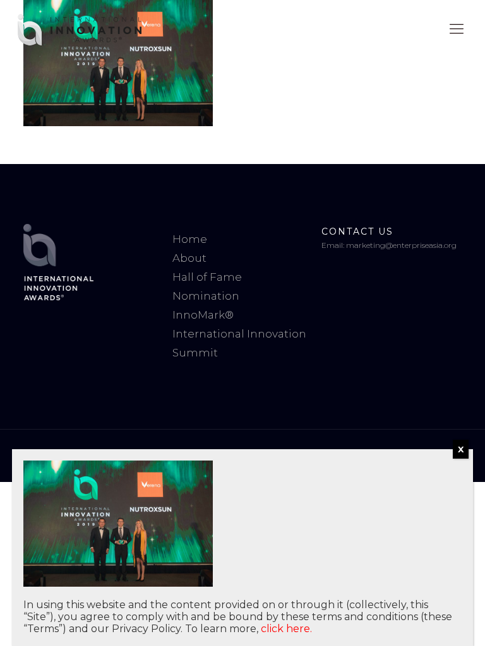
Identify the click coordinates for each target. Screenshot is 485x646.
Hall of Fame (207, 277)
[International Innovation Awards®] (79, 29)
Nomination (205, 296)
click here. (286, 629)
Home (189, 239)
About (189, 258)
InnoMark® (203, 314)
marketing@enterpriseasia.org (401, 245)
